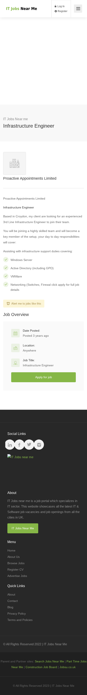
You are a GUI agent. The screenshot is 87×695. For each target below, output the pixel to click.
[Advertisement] (43, 61)
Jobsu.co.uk (68, 667)
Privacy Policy (16, 613)
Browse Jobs (15, 563)
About (11, 594)
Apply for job (43, 377)
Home (11, 550)
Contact (12, 601)
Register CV (15, 569)
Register (62, 11)
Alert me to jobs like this (26, 303)
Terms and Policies (20, 620)
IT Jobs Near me (15, 119)
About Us (13, 556)
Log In (61, 6)
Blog (10, 607)
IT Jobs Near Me (23, 528)
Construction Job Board (41, 667)
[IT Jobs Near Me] (21, 4)
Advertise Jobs (17, 576)
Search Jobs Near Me (49, 661)
